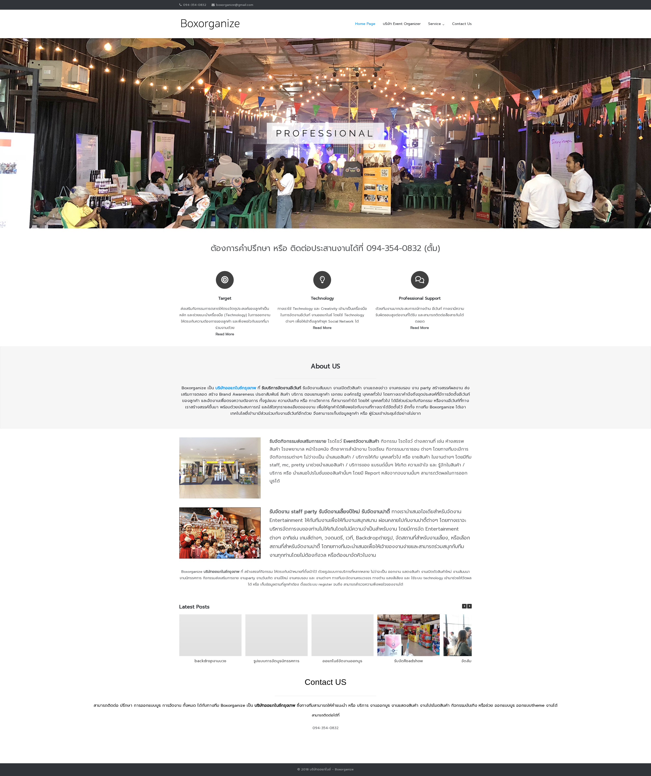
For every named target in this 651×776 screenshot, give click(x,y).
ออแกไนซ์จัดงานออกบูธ (342, 661)
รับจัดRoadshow (408, 661)
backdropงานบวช (210, 661)
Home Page (365, 23)
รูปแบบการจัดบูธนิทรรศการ (276, 661)
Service (434, 23)
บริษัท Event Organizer (402, 23)
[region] (325, 133)
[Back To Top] (638, 763)
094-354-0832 (194, 5)
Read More (225, 334)
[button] (469, 606)
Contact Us (462, 23)
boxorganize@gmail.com (234, 5)
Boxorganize (344, 769)
